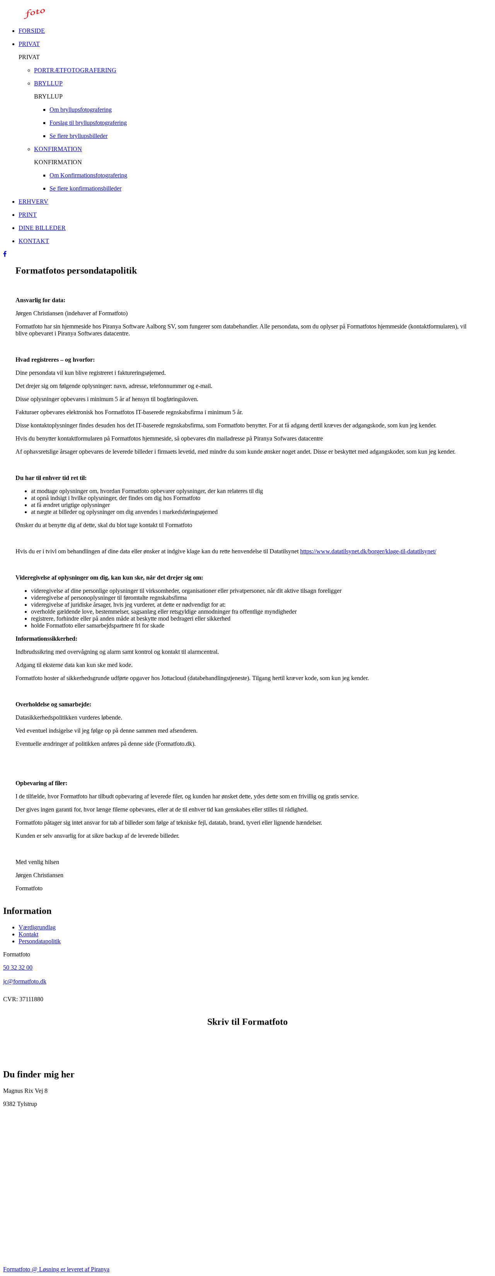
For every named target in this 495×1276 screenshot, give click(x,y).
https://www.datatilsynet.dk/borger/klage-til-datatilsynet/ (368, 551)
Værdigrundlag (37, 927)
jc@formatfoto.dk (24, 981)
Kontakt (28, 934)
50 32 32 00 (17, 967)
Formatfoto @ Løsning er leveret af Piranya (56, 1269)
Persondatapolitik (40, 941)
